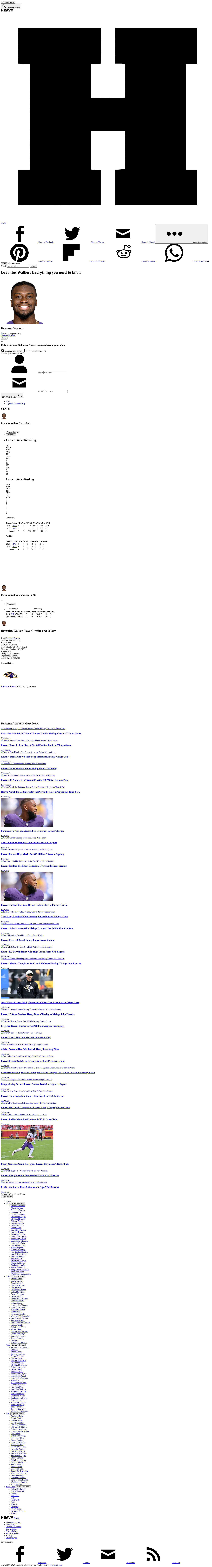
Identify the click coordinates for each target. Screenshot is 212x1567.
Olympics (14, 1507)
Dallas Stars (15, 1434)
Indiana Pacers (16, 1303)
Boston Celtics (16, 1281)
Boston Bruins (16, 1418)
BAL (15, 526)
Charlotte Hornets (18, 1285)
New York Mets (17, 1387)
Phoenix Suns (16, 1329)
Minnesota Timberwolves (20, 1316)
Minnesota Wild (17, 1445)
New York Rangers (18, 1456)
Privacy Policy (11, 1531)
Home (8, 1201)
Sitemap (9, 1535)
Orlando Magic (17, 1325)
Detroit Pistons (16, 1296)
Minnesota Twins (17, 1385)
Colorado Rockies (18, 1367)
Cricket (13, 1493)
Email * (41, 391)
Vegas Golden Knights (19, 1480)
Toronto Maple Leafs (19, 1473)
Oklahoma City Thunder (20, 1323)
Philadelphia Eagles (18, 1261)
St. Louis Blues (17, 1469)
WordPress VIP (56, 1565)
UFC (13, 1502)
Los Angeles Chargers (19, 1241)
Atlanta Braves (16, 1352)
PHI (12, 614)
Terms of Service (12, 1533)
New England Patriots (19, 1252)
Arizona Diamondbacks (20, 1347)
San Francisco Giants (19, 1398)
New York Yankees (18, 1389)
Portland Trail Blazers (19, 1332)
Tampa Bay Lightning (19, 1471)
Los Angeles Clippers (19, 1305)
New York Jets (16, 1258)
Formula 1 (15, 1496)
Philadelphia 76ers (18, 1327)
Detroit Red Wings (18, 1436)
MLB (8, 1345)
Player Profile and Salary (15, 403)
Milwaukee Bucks (18, 1314)
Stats (8, 401)
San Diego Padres (18, 1396)
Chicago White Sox (18, 1361)
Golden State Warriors (19, 1298)
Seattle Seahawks (17, 1267)
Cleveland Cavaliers (18, 1290)
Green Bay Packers (18, 1230)
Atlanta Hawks (16, 1279)
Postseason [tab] (11, 435)
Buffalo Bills (16, 1212)
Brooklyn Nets (16, 1283)
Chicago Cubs (16, 1358)
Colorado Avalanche (19, 1429)
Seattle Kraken (16, 1467)
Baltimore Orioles (18, 1354)
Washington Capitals (19, 1482)
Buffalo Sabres (16, 1420)
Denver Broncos (17, 1225)
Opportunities (11, 1529)
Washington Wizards (19, 1343)
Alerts (4, 264)
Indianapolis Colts (18, 1234)
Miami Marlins (16, 1380)
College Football (17, 1491)
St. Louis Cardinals (18, 1402)
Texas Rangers (16, 1407)
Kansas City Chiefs (18, 1239)
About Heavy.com (13, 1522)
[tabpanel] (108, 494)
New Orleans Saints (18, 1254)
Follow (4, 338)
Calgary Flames (17, 1423)
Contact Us (10, 1524)
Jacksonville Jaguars (18, 1236)
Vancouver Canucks (18, 1478)
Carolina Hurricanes (18, 1425)
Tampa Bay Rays (17, 1405)
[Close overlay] (2, 341)
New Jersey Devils (18, 1451)
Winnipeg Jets (16, 1484)
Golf (12, 1498)
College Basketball (18, 1489)
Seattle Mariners (17, 1400)
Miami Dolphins (17, 1247)
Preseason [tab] (10, 604)
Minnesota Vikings (18, 1250)
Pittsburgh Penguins (18, 1462)
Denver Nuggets (17, 1294)
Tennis (13, 1513)
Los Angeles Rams (18, 1243)
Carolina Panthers (18, 1214)
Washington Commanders (21, 1274)
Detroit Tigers (16, 1369)
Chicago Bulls (16, 1287)
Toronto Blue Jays (18, 1409)
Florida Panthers (17, 1440)
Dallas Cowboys (17, 1223)
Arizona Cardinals (18, 1206)
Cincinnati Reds (17, 1363)
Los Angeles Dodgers (19, 1378)
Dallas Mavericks (17, 1292)
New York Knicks (18, 1321)
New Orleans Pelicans (19, 1318)
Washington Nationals (19, 1411)
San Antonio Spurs (18, 1336)
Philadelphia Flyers (18, 1460)
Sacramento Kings (18, 1334)
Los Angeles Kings (18, 1442)
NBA (8, 1276)
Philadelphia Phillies (18, 1391)
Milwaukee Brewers (18, 1383)
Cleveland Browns (18, 1219)
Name (40, 372)
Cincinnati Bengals (18, 1217)
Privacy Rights (11, 1538)
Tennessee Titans (17, 1272)
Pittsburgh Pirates (17, 1394)
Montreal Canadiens (18, 1447)
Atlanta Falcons (17, 1208)
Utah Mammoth (17, 1475)
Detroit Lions (16, 1228)
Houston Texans (17, 1232)
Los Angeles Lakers (18, 1307)
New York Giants (17, 1256)
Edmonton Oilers (17, 1438)
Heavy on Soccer (17, 1511)
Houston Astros (17, 1372)
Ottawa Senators (17, 1458)
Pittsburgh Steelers (18, 1263)
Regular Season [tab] (12, 432)
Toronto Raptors (17, 1338)
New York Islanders (18, 1453)
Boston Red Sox (17, 1356)
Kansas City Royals (18, 1374)
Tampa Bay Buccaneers (20, 1270)
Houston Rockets (17, 1301)
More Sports (10, 1487)
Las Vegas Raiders (18, 1245)
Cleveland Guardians (19, 1365)
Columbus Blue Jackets (20, 1431)
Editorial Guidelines (13, 1527)
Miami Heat (15, 1312)
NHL (8, 1413)
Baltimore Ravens (13, 638)
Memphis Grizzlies (18, 1310)
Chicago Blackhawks (19, 1427)
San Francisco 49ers (18, 1265)
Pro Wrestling (16, 1509)
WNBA (14, 1504)
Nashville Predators (18, 1449)
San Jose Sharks (17, 1464)
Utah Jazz (14, 1340)
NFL (8, 1203)
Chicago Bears (16, 1221)
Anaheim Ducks (17, 1416)
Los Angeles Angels (18, 1376)
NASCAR (15, 1500)
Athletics (14, 1350)
